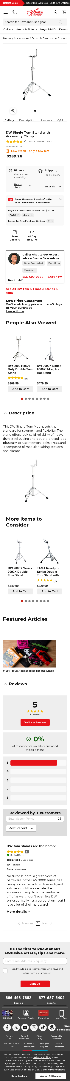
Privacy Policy (42, 1057)
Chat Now (55, 276)
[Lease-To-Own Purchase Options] (50, 221)
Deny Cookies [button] (19, 1076)
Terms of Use (31, 1069)
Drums (63, 29)
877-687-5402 (52, 998)
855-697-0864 (32, 276)
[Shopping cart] (64, 12)
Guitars (8, 29)
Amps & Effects (26, 29)
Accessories (21, 38)
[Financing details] (60, 199)
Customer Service (26, 1018)
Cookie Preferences (53, 1069)
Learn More (15, 311)
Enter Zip (50, 186)
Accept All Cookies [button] (50, 1076)
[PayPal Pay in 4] (14, 215)
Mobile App (61, 1018)
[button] (35, 413)
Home (7, 38)
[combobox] (21, 828)
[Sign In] (55, 12)
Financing (43, 1018)
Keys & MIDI (48, 29)
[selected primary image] (35, 73)
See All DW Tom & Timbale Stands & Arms (32, 290)
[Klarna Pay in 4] (27, 215)
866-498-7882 (18, 998)
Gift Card (7, 1018)
